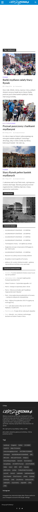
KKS (31, 454)
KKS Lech (6, 458)
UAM (12, 479)
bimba (20, 445)
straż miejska (7, 476)
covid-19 (6, 448)
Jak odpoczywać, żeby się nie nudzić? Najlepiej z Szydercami (18, 307)
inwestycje (7, 454)
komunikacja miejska (9, 461)
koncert (20, 461)
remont (12, 473)
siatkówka (20, 473)
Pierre (7, 286)
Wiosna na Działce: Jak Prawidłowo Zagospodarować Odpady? (18, 291)
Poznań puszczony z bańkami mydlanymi (19, 128)
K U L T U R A (6, 123)
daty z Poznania (15, 448)
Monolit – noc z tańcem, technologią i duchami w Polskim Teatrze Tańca (18, 315)
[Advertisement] (19, 25)
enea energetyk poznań (11, 451)
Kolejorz (25, 458)
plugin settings (25, 497)
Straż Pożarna (17, 476)
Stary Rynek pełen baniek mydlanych (17, 174)
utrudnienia (19, 479)
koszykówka (7, 464)
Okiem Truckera (10, 283)
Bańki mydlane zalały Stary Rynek (17, 81)
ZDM (29, 482)
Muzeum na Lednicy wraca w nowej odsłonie (18, 255)
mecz (10, 467)
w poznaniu (15, 482)
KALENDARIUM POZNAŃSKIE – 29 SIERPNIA (19, 208)
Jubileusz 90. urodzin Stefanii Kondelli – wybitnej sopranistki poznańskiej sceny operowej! (19, 263)
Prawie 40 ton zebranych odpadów (24, 311)
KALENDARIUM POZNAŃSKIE (20, 454)
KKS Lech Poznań (16, 458)
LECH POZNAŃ (30, 464)
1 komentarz (18, 86)
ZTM (5, 486)
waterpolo (7, 482)
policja (14, 470)
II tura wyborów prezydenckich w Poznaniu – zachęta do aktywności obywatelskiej (19, 296)
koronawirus (27, 461)
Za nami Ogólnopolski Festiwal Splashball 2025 (17, 279)
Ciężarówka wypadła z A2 (23, 283)
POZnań (5, 77)
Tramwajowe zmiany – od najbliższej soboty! (18, 243)
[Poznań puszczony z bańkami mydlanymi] (19, 110)
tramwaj (32, 476)
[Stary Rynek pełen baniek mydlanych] (19, 156)
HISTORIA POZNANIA (26, 451)
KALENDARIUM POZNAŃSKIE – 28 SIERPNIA (17, 233)
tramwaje (6, 479)
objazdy (26, 467)
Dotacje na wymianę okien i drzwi (20, 286)
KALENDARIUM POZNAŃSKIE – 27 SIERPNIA (17, 237)
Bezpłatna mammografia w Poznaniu (16, 259)
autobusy (6, 445)
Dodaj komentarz (20, 132)
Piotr (6, 295)
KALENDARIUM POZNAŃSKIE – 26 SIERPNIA (17, 240)
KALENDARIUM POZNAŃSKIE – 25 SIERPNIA (17, 252)
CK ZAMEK (27, 445)
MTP (20, 467)
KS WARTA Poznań (18, 464)
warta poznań (29, 479)
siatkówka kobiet (29, 473)
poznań (6, 473)
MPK (15, 467)
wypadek (23, 482)
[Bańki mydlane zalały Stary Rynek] (19, 64)
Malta (5, 467)
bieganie (13, 445)
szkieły (25, 476)
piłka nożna (7, 470)
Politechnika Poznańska (25, 470)
